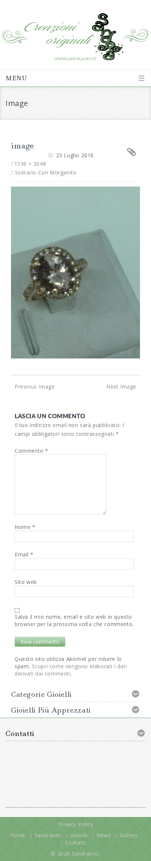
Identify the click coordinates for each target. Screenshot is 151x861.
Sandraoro (47, 835)
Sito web (26, 581)
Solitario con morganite (45, 172)
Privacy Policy (75, 824)
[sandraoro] (75, 33)
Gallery (128, 835)
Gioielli (79, 835)
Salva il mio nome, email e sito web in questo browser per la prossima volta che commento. (74, 620)
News (103, 835)
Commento (31, 450)
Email (24, 554)
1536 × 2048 (30, 163)
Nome (25, 526)
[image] (75, 271)
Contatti (75, 842)
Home (17, 835)
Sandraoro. (86, 853)
